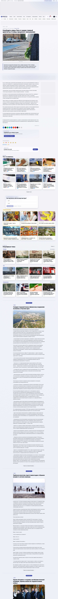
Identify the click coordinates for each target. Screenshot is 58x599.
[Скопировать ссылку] (21, 127)
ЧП (3, 265)
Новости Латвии (19, 16)
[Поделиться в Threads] (17, 127)
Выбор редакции (34, 16)
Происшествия (5, 282)
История (4, 249)
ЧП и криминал (28, 16)
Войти (54, 0)
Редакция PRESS (16, 28)
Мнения (40, 16)
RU (54, 16)
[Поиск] (48, 17)
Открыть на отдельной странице (29, 465)
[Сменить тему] (52, 17)
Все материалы (52, 249)
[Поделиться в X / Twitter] (5, 127)
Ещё (43, 16)
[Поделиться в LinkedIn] (11, 127)
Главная (11, 16)
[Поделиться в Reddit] (13, 127)
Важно (7, 26)
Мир (24, 16)
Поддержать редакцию (48, 0)
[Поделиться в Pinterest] (15, 127)
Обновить (53, 246)
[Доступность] (56, 0)
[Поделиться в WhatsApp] (7, 127)
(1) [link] (6, 171)
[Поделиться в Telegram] (9, 127)
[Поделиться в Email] (19, 127)
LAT (56, 16)
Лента (14, 16)
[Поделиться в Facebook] (3, 127)
